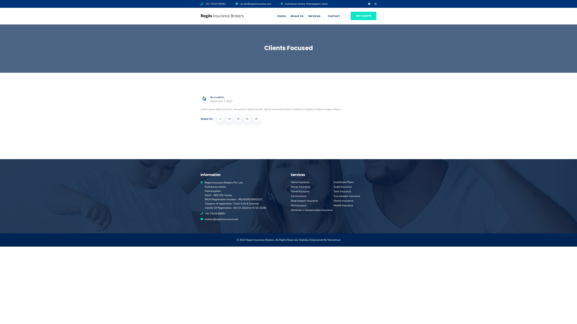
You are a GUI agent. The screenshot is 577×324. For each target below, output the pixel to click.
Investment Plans (344, 182)
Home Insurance (300, 182)
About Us (297, 16)
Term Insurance (342, 191)
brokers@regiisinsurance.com (221, 219)
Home (282, 16)
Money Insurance (300, 187)
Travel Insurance (300, 191)
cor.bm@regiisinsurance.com (255, 4)
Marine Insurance (343, 200)
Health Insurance (343, 205)
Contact (334, 16)
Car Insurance (298, 196)
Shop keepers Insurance (304, 200)
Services (314, 16)
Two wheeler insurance (347, 196)
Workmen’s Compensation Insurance (312, 210)
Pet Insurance (298, 205)
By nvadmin (217, 97)
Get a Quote (363, 15)
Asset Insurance (343, 187)
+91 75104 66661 (215, 4)
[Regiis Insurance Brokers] (222, 16)
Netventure (333, 240)
